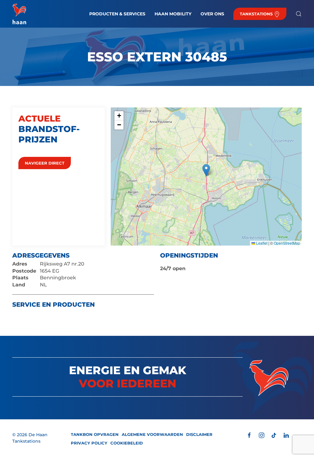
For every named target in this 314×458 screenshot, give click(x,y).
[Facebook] (249, 435)
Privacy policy (89, 443)
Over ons (212, 14)
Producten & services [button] (117, 14)
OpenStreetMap (287, 243)
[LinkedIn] (286, 435)
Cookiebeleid (126, 443)
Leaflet (261, 243)
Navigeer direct (44, 163)
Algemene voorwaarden (152, 434)
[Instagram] (261, 435)
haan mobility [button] (173, 14)
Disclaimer (199, 434)
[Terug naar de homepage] (19, 14)
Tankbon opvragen (95, 434)
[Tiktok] (274, 435)
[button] (299, 14)
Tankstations (257, 13)
